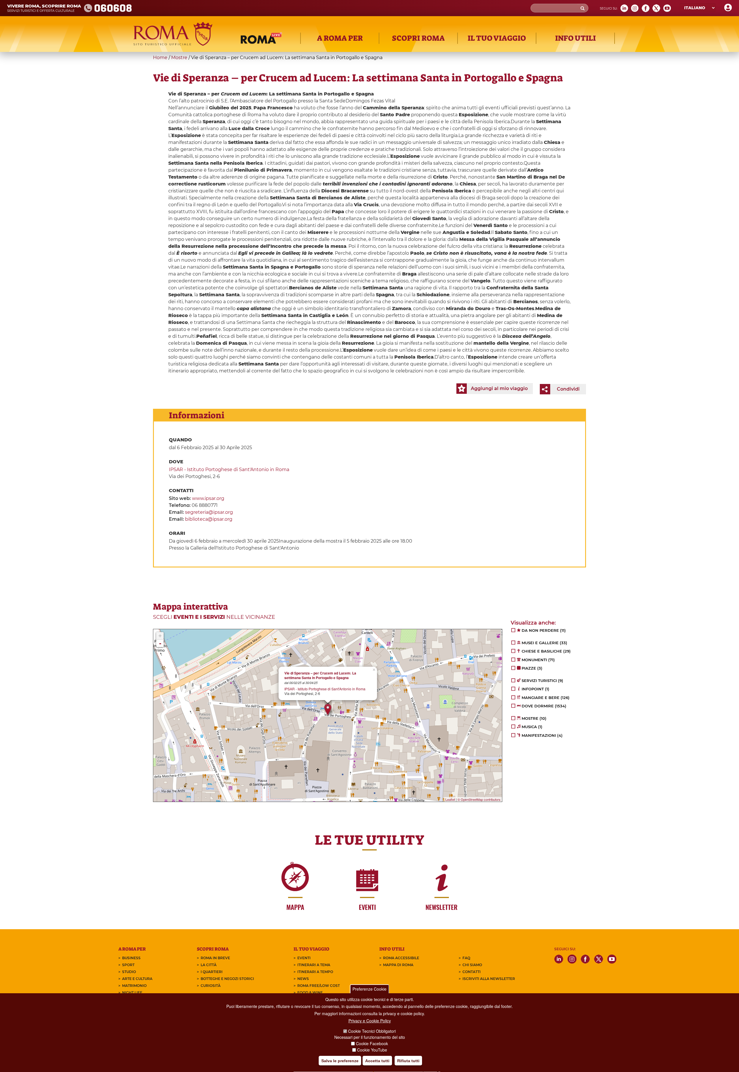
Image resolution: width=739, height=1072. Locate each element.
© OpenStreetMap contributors (479, 799)
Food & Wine (310, 992)
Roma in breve (215, 958)
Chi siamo (472, 965)
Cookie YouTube (372, 1050)
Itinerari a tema (313, 965)
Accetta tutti (377, 1060)
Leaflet (450, 799)
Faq (466, 958)
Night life (132, 992)
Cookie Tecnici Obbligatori (372, 1031)
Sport (128, 965)
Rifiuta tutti (408, 1060)
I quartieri (212, 972)
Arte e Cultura (137, 979)
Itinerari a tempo (315, 972)
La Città (209, 965)
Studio (129, 972)
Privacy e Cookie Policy (369, 1021)
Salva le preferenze (340, 1060)
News (303, 979)
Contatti (471, 972)
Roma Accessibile (401, 958)
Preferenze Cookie (369, 989)
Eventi (304, 958)
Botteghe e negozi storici (227, 979)
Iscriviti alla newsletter (488, 979)
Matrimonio (134, 985)
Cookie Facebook (372, 1044)
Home (160, 57)
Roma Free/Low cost (318, 985)
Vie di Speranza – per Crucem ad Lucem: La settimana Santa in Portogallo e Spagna (320, 676)
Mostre (179, 57)
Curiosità (211, 985)
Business (131, 958)
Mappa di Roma (398, 965)
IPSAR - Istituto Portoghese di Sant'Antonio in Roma (229, 469)
